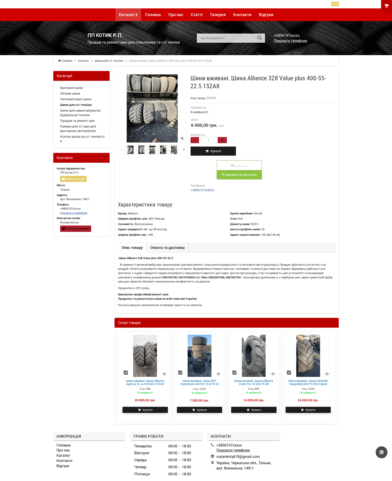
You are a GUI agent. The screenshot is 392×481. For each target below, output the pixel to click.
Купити (214, 151)
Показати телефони (290, 40)
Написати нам (75, 179)
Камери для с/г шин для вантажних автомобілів (78, 128)
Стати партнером (77, 228)
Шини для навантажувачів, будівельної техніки (80, 112)
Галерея (218, 14)
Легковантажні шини (75, 99)
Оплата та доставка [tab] (167, 247)
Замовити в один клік (240, 174)
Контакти (242, 14)
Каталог (127, 14)
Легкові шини (70, 93)
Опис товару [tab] (132, 247)
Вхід (335, 4)
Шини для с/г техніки (76, 105)
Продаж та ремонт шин (77, 120)
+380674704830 (202, 190)
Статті (197, 14)
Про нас (175, 14)
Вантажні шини (71, 88)
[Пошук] (259, 38)
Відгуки (266, 14)
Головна (153, 14)
